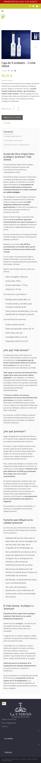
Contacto (4, 726)
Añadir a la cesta (12, 118)
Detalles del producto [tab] (12, 136)
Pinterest (15, 71)
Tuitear (12, 71)
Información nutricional (13, 140)
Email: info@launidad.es (8, 723)
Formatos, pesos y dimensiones (17, 145)
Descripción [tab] (8, 132)
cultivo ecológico (13, 192)
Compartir (8, 71)
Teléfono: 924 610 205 (8, 719)
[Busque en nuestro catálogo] (30, 6)
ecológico (19, 623)
